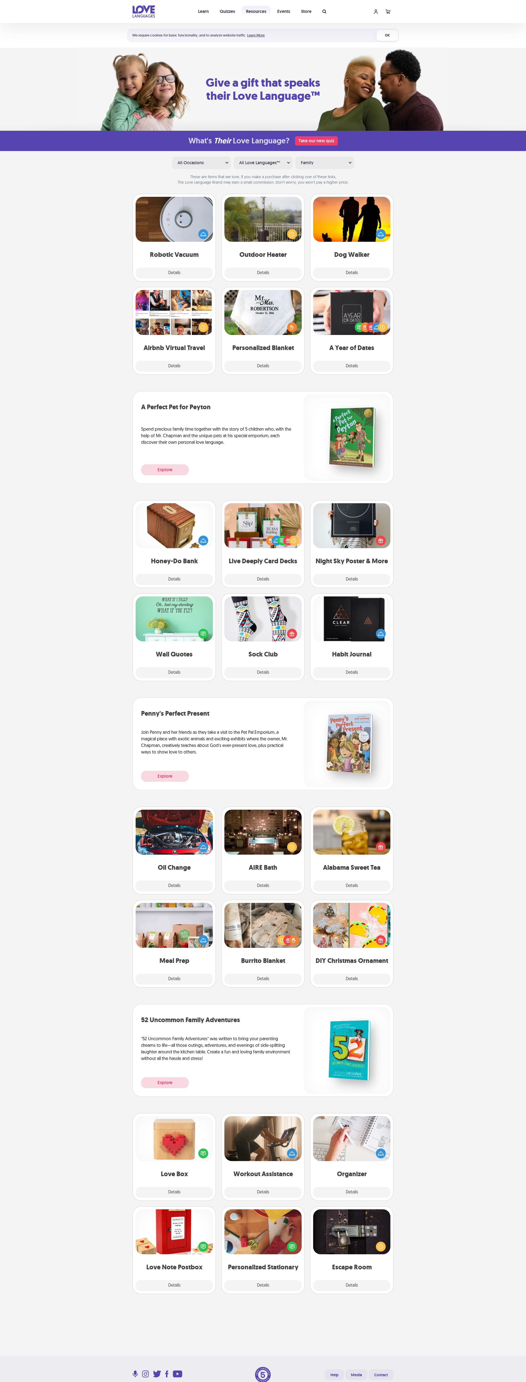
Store (306, 11)
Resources (256, 11)
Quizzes (227, 11)
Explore (165, 470)
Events (283, 11)
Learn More (256, 35)
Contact (381, 1374)
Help (334, 1374)
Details (174, 273)
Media (356, 1374)
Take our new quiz (316, 141)
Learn (203, 11)
